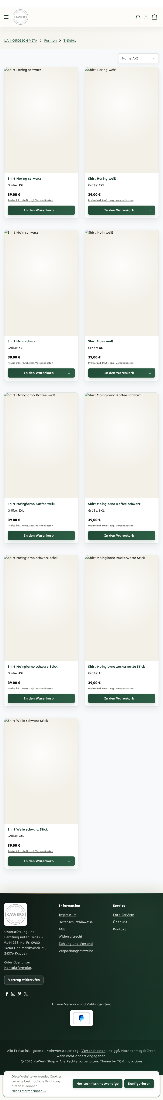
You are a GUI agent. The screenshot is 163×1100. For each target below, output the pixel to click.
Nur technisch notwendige (97, 1084)
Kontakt (119, 929)
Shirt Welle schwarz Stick (28, 829)
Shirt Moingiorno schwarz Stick (33, 666)
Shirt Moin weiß (100, 341)
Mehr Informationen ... (28, 1091)
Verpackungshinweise (76, 951)
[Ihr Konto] (146, 17)
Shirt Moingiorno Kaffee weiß (31, 504)
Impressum (67, 915)
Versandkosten (93, 1051)
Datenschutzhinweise (76, 922)
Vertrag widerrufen (24, 980)
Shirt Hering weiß (102, 178)
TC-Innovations (129, 1061)
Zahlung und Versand (76, 944)
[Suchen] (137, 17)
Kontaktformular (17, 968)
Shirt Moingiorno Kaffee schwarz (114, 504)
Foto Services (123, 915)
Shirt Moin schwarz (23, 341)
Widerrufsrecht (70, 936)
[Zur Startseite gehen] (24, 17)
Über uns (120, 922)
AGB (62, 929)
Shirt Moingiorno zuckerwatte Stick (116, 666)
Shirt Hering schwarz (24, 178)
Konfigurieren (139, 1084)
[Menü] (6, 17)
